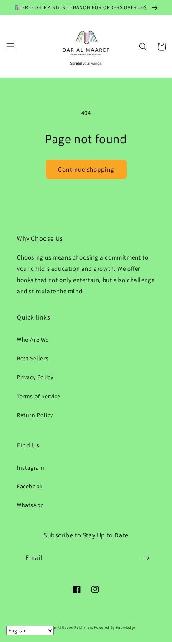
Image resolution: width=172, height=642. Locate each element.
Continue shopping (86, 169)
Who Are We (33, 339)
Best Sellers (32, 358)
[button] (10, 46)
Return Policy (35, 415)
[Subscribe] (146, 558)
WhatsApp (30, 505)
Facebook (30, 486)
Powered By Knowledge (114, 627)
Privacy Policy (35, 377)
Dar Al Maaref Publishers (72, 627)
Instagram (30, 467)
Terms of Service (39, 396)
